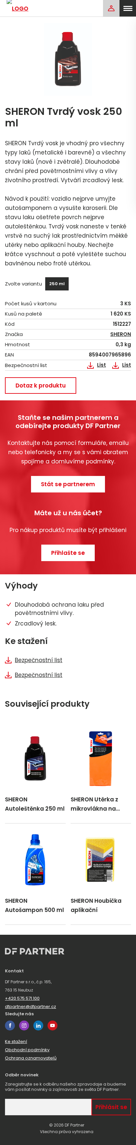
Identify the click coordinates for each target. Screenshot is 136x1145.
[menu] (127, 8)
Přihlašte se (68, 553)
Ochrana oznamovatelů (30, 1058)
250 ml (57, 284)
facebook (10, 1025)
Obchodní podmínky (27, 1050)
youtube (52, 1025)
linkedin (38, 1025)
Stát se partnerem (68, 484)
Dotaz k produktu (41, 385)
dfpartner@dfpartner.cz (30, 1006)
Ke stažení (16, 1041)
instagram (24, 1025)
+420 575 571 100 (22, 998)
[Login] (111, 8)
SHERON (120, 334)
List (101, 365)
